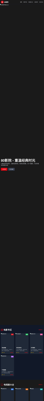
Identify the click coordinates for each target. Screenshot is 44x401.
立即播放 (11, 352)
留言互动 (41, 2)
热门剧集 (11, 169)
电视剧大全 (30, 2)
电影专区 (25, 2)
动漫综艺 (36, 2)
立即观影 (4, 169)
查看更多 (41, 329)
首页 (21, 2)
